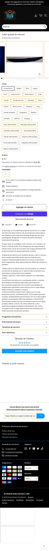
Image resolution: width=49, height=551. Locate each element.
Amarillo (7, 119)
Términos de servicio (9, 437)
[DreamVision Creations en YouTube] (34, 448)
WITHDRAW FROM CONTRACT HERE (17, 494)
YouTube (39, 500)
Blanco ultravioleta (11, 149)
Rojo (38, 106)
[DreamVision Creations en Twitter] (38, 448)
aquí (15, 2)
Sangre (27, 119)
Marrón (17, 119)
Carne (6, 106)
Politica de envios (8, 431)
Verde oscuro (18, 100)
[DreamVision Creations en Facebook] (30, 448)
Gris (27, 88)
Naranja (31, 100)
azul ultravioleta (30, 131)
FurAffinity (20, 500)
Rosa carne (17, 106)
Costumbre (8, 88)
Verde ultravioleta (11, 137)
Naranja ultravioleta (28, 124)
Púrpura (29, 106)
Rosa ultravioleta (10, 143)
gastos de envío (10, 166)
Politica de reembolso (10, 434)
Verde (6, 100)
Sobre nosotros (8, 500)
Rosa (40, 100)
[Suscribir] (41, 415)
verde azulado (9, 112)
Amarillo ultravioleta (11, 131)
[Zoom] (39, 74)
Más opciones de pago (24, 219)
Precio (5, 155)
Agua (35, 88)
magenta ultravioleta (29, 143)
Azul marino (29, 94)
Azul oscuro (15, 94)
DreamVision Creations (11, 38)
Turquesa (23, 112)
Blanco (33, 112)
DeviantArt (30, 500)
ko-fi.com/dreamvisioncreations (11, 546)
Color (4, 84)
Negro (19, 88)
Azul (5, 94)
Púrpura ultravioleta (29, 137)
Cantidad (6, 169)
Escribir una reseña (24, 351)
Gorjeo (4, 503)
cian (39, 94)
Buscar (30, 497)
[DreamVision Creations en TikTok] (42, 448)
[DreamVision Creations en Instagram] (25, 448)
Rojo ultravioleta (10, 124)
